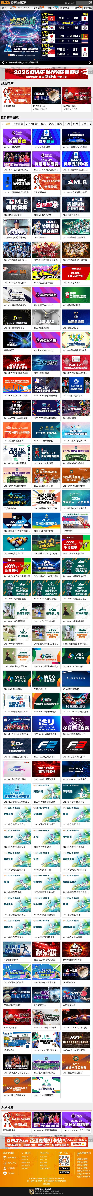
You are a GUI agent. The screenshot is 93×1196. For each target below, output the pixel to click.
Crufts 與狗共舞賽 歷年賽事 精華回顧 (21, 666)
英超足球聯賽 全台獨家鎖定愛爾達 (21, 62)
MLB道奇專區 (40, 237)
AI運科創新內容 (11, 960)
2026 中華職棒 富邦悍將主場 (17, 260)
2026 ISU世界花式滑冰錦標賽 (76, 441)
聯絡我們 (46, 1184)
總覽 (8, 124)
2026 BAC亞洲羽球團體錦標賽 (18, 734)
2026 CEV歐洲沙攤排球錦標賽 (47, 395)
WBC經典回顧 (40, 689)
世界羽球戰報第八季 (72, 960)
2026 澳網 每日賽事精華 (45, 982)
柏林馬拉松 (9, 1050)
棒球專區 (64, 8)
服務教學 (43, 1165)
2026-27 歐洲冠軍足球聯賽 (75, 147)
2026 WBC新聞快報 (13, 689)
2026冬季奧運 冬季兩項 (73, 847)
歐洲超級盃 (9, 350)
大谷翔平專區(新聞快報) (15, 237)
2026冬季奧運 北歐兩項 (44, 892)
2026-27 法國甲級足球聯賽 (16, 192)
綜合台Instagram (83, 1177)
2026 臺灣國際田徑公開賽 (45, 508)
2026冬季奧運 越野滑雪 (15, 870)
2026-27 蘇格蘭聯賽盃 (14, 328)
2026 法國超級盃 (70, 328)
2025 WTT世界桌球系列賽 (75, 1027)
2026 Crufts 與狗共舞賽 (73, 621)
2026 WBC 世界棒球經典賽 (46, 666)
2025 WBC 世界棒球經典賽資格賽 (49, 711)
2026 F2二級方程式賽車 (44, 757)
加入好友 (11, 1173)
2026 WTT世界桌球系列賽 (16, 418)
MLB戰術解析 (39, 106)
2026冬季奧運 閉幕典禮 (73, 802)
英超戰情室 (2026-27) (43, 305)
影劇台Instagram (83, 1174)
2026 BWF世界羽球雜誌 (44, 960)
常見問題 (43, 1157)
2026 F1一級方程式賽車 (15, 283)
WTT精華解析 (69, 1005)
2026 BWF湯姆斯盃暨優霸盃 (76, 373)
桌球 (83, 124)
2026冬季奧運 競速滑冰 (15, 937)
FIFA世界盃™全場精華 (73, 553)
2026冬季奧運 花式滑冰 (15, 824)
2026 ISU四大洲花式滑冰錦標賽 (48, 734)
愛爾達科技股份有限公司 (38, 1178)
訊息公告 (43, 1159)
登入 (67, 3)
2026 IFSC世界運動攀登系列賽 (18, 463)
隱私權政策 (26, 1165)
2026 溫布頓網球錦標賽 (73, 463)
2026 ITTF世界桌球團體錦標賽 (47, 418)
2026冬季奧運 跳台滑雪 (44, 915)
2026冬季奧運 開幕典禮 (44, 802)
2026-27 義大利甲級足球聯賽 (76, 170)
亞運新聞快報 (9, 106)
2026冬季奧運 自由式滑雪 (75, 870)
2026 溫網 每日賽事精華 (15, 486)
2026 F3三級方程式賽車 (74, 757)
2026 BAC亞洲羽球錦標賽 (16, 395)
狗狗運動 (18, 124)
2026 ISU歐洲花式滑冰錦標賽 (17, 802)
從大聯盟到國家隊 (71, 689)
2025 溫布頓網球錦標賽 (44, 1073)
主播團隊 (11, 1168)
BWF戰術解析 (69, 106)
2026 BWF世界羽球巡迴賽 (16, 373)
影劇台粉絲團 (82, 1165)
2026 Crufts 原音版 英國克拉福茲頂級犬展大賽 (25, 599)
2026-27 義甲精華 (42, 147)
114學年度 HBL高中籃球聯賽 (76, 1050)
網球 (75, 124)
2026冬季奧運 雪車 (71, 824)
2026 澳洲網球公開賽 (13, 982)
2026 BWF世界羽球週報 (44, 779)
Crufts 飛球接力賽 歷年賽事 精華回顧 (50, 644)
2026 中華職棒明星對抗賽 (75, 350)
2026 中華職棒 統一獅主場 (75, 260)
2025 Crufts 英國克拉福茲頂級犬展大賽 (51, 599)
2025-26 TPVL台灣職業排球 (75, 711)
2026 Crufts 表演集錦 (13, 644)
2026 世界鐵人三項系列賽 (75, 508)
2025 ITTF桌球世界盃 (43, 1095)
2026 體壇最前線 (41, 373)
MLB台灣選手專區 (71, 215)
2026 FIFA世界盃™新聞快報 (17, 576)
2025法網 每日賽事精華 (15, 1095)
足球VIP (77, 8)
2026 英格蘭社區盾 (71, 305)
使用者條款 (26, 1162)
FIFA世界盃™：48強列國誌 (46, 576)
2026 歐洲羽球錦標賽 (72, 395)
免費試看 (25, 1157)
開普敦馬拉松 (10, 508)
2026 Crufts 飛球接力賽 (44, 621)
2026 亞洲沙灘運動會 (43, 531)
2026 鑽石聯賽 (69, 418)
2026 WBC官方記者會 (73, 666)
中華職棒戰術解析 (12, 1005)
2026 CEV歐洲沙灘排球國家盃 (18, 531)
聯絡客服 (43, 1162)
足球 (51, 124)
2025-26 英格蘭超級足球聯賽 (76, 734)
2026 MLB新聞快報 (13, 215)
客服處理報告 (45, 1168)
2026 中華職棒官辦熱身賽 (16, 711)
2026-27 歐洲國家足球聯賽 (16, 757)
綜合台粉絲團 (82, 1168)
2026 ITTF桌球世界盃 (43, 441)
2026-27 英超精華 (12, 147)
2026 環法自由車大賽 (43, 283)
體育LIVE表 (24, 8)
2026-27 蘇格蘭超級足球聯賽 (17, 305)
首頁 (4, 8)
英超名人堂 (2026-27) (43, 350)
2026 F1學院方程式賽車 (15, 779)
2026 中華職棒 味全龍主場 (46, 260)
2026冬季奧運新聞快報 (44, 937)
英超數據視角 (40, 1005)
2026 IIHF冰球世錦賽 (43, 463)
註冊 (73, 3)
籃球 (59, 124)
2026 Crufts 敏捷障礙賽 (14, 621)
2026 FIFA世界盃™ (72, 283)
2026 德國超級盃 (41, 328)
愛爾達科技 (12, 1158)
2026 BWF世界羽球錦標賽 (16, 170)
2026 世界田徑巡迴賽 (13, 441)
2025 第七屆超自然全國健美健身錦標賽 (22, 1073)
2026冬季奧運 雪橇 (12, 892)
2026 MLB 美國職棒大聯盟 (75, 192)
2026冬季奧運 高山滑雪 (15, 847)
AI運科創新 (32, 124)
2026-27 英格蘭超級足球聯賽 (47, 170)
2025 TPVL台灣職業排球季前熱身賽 (50, 1027)
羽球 (67, 124)
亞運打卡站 (51, 8)
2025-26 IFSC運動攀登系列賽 (47, 1050)
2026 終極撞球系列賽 (13, 553)
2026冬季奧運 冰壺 (42, 870)
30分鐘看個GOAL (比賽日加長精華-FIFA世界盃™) (56, 553)
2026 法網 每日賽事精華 (74, 486)
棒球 (43, 124)
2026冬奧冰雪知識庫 (72, 937)
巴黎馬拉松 (68, 531)
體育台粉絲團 (82, 1162)
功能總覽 (25, 1168)
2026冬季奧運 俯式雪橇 (15, 915)
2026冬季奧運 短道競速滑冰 (76, 892)
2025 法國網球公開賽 (72, 1073)
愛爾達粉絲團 (82, 1159)
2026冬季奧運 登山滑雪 (44, 824)
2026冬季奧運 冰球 (42, 847)
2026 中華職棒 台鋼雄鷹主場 (76, 237)
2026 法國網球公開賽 (43, 486)
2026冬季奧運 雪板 (71, 915)
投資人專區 (12, 1163)
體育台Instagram (83, 1171)
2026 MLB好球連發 (42, 215)
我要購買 (37, 8)
